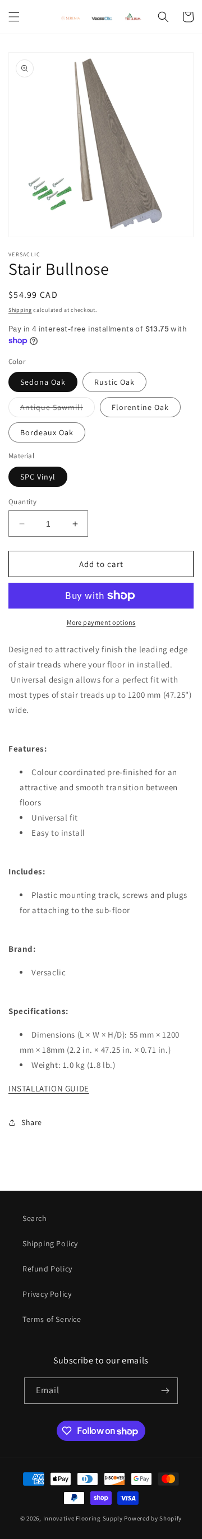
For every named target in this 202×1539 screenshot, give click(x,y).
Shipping (20, 310)
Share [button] (31, 1122)
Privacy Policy (46, 1294)
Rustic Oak (114, 382)
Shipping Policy (50, 1243)
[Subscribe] (165, 1390)
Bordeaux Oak (47, 432)
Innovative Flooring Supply (83, 1518)
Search (34, 1218)
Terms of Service (51, 1319)
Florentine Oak (140, 407)
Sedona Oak (43, 382)
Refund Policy (47, 1269)
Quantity (22, 501)
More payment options (101, 622)
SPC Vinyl (38, 477)
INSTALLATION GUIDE (48, 1088)
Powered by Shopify (153, 1518)
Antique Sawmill (57, 409)
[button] (14, 16)
